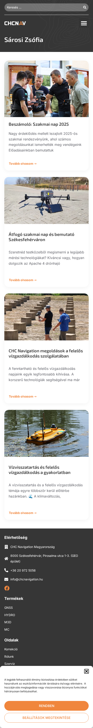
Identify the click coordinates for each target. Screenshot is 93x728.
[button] (86, 671)
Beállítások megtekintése (46, 718)
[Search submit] (85, 7)
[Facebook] (7, 588)
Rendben (46, 706)
